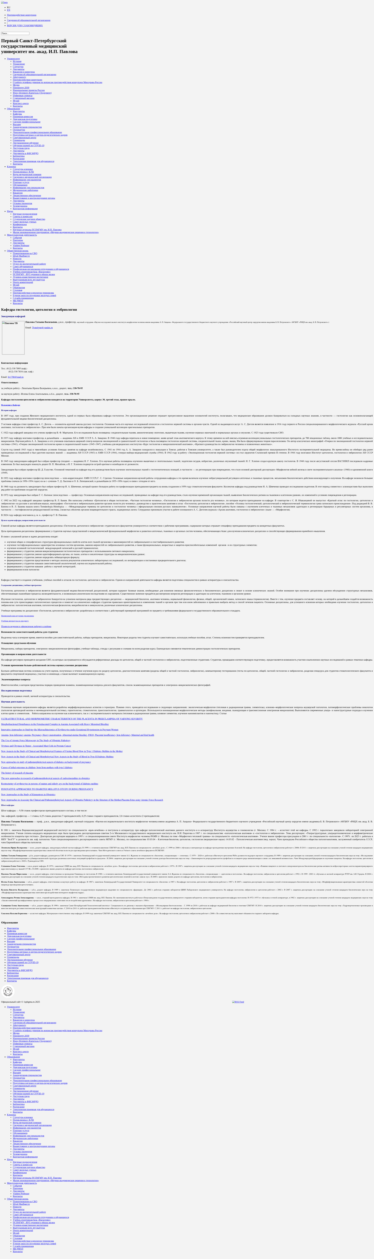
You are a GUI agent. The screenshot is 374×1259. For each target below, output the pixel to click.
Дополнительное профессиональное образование (37, 132)
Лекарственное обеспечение (27, 195)
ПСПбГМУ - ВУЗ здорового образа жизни (34, 274)
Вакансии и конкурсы (24, 72)
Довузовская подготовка (25, 119)
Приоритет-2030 (21, 87)
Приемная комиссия (23, 116)
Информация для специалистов (28, 187)
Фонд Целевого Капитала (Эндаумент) (32, 93)
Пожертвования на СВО (25, 253)
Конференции (20, 224)
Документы (18, 69)
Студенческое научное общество (29, 219)
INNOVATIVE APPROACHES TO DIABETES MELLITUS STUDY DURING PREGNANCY (47, 788)
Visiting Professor (21, 245)
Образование (13, 108)
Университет (13, 58)
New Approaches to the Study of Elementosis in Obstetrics (28, 794)
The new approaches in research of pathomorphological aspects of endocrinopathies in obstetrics (45, 778)
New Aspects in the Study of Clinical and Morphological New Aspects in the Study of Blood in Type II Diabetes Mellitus (57, 756)
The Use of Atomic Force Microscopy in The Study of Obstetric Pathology (35, 740)
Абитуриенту (19, 77)
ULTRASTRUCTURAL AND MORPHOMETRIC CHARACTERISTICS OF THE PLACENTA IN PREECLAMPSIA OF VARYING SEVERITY (72, 718)
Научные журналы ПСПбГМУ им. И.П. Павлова (37, 229)
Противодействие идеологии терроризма (33, 293)
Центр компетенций (23, 282)
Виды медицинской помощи (27, 174)
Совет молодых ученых (24, 222)
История (17, 61)
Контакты (18, 106)
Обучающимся (20, 185)
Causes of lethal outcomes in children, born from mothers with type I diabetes (36, 767)
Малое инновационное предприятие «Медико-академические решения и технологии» (56, 232)
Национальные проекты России (29, 90)
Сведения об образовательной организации (28, 20)
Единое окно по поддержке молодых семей (34, 295)
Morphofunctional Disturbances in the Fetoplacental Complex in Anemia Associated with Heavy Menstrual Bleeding (55, 724)
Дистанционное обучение (26, 143)
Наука (10, 211)
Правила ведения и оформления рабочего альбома (26, 626)
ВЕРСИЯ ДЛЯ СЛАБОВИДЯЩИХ (25, 25)
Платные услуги (21, 182)
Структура (18, 66)
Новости (17, 258)
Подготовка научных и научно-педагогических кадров (40, 135)
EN (8, 10)
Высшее (17, 124)
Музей (16, 101)
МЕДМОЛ (18, 300)
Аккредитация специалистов (27, 127)
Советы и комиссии (23, 216)
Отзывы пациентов (22, 203)
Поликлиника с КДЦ (23, 172)
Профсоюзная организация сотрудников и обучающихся (41, 269)
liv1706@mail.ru (16, 376)
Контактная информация (25, 208)
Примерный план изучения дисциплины (17, 615)
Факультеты (19, 111)
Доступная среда (21, 148)
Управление (19, 64)
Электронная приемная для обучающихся (33, 161)
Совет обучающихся (23, 266)
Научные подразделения (25, 214)
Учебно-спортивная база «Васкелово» (32, 272)
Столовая (17, 290)
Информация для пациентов (27, 179)
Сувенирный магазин (23, 98)
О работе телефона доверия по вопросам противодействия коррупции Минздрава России (57, 82)
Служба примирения (23, 298)
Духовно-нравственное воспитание (30, 277)
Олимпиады (19, 140)
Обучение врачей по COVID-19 (28, 145)
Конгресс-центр (21, 103)
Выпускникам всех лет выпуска (29, 279)
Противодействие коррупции (21, 15)
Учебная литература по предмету (15, 620)
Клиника (11, 166)
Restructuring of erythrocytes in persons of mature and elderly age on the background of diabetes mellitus (49, 783)
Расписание (19, 158)
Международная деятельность (22, 235)
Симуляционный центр (24, 137)
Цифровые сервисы (22, 95)
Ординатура (19, 129)
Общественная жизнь (17, 250)
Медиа (16, 85)
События (17, 237)
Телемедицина (20, 206)
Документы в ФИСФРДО (25, 153)
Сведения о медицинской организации (32, 177)
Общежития (19, 287)
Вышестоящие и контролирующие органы (34, 198)
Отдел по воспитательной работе (29, 264)
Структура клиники (23, 169)
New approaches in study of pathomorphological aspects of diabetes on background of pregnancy (46, 761)
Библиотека (19, 156)
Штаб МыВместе (21, 256)
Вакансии (18, 193)
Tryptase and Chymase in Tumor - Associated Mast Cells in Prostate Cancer (36, 745)
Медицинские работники (25, 190)
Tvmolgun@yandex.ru (42, 327)
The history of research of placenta (17, 772)
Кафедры (17, 114)
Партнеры (18, 240)
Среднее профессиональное (26, 122)
